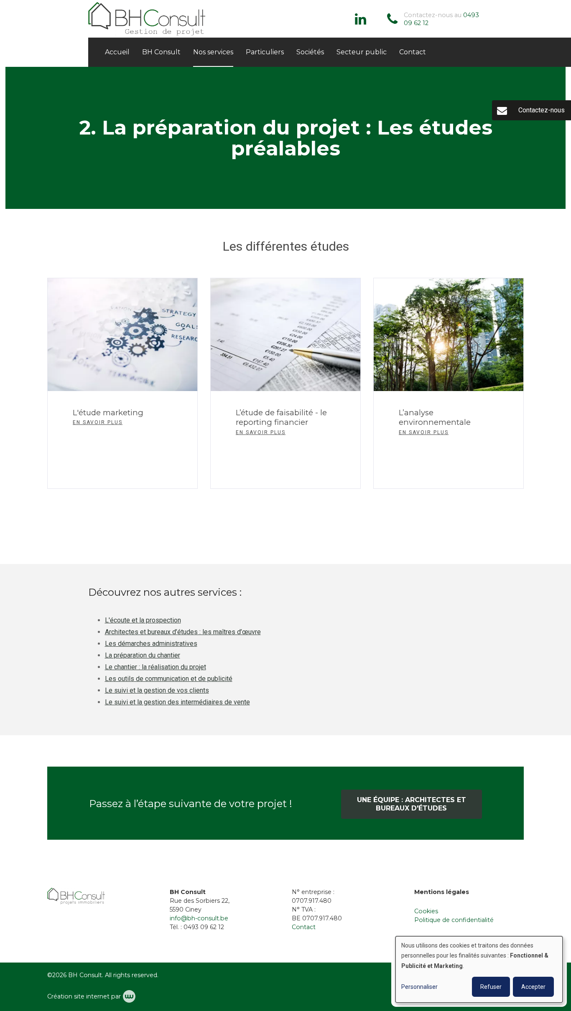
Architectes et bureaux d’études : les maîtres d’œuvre (183, 632)
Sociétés (310, 52)
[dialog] (479, 969)
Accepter (533, 986)
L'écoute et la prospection (143, 620)
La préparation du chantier (142, 655)
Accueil (117, 52)
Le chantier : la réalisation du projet (155, 667)
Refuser (491, 986)
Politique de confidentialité (454, 920)
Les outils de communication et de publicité (168, 679)
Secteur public (361, 52)
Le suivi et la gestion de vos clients (157, 690)
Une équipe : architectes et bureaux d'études (411, 804)
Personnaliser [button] (419, 986)
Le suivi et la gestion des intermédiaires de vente (177, 702)
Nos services (213, 52)
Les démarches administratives (151, 644)
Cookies (426, 911)
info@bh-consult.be (199, 918)
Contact (412, 52)
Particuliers (265, 52)
